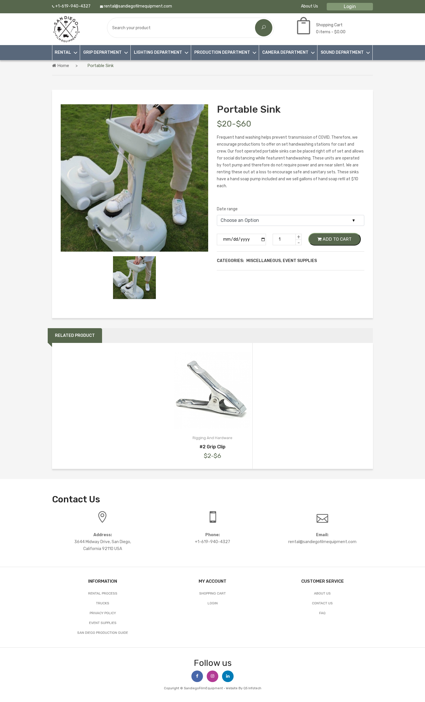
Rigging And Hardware (212, 438)
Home (62, 65)
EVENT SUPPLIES (103, 623)
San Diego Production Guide (102, 633)
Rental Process (102, 593)
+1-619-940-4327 (72, 6)
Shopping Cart (212, 593)
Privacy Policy (103, 613)
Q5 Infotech (252, 688)
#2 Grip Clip (212, 447)
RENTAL (63, 52)
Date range (227, 209)
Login (350, 6)
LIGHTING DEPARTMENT (158, 52)
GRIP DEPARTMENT (102, 52)
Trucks (102, 603)
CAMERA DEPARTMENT (285, 52)
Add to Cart (336, 239)
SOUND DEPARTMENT (342, 52)
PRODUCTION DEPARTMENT (222, 52)
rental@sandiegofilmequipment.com (137, 6)
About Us (309, 6)
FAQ (322, 613)
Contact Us (322, 603)
